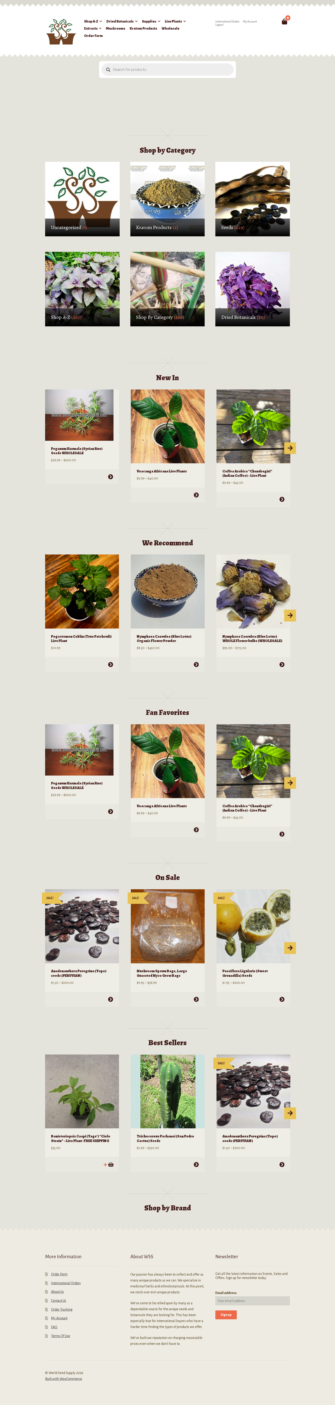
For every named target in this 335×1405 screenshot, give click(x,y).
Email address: (226, 1293)
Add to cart (110, 1164)
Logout (219, 24)
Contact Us (58, 1300)
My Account (250, 21)
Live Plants (173, 21)
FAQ (54, 1327)
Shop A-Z (91, 21)
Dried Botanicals (120, 21)
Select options (110, 476)
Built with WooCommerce (63, 1379)
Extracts (91, 28)
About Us (57, 1292)
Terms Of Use (60, 1336)
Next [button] (290, 448)
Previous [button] (45, 448)
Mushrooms (115, 28)
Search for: (273, 21)
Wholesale (170, 28)
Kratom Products (143, 28)
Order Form (93, 36)
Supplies (149, 21)
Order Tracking (61, 1309)
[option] (82, 437)
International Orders (227, 21)
